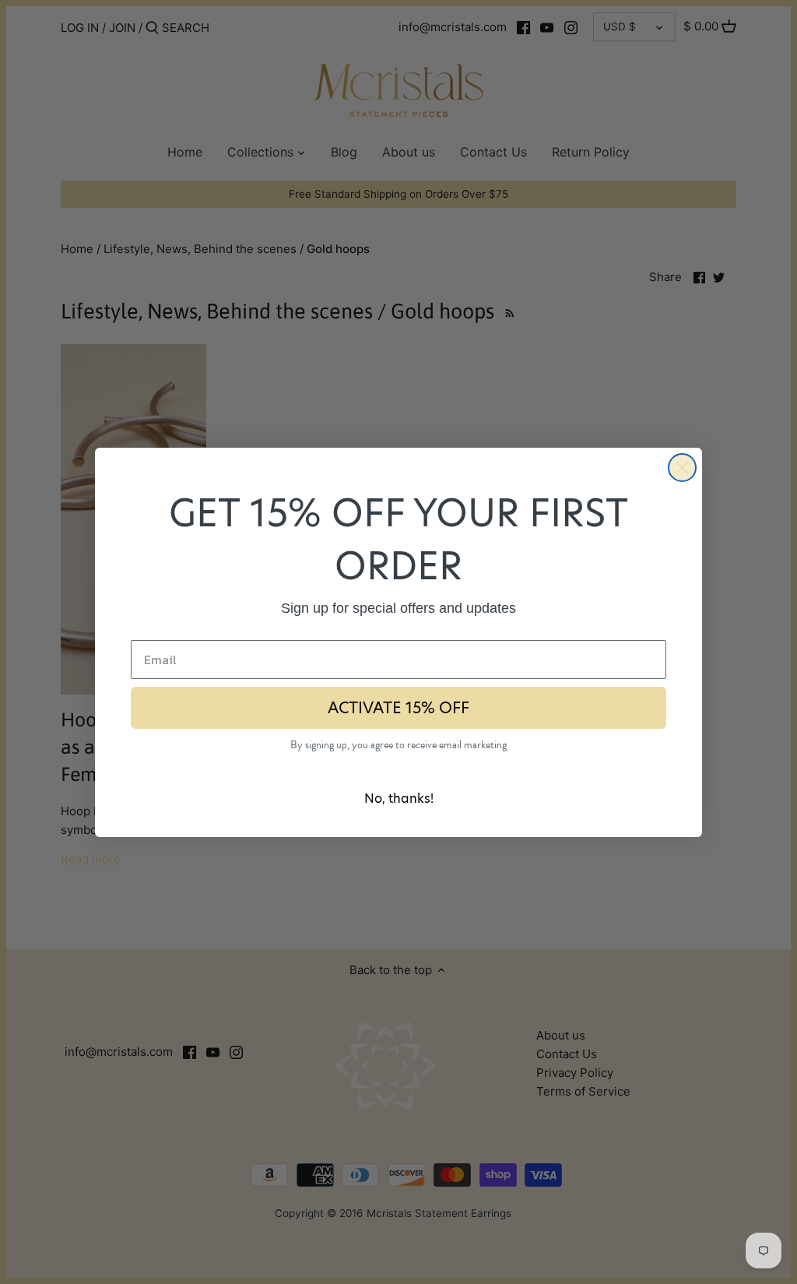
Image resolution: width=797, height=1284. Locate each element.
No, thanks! (399, 798)
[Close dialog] (682, 467)
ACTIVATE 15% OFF (398, 708)
